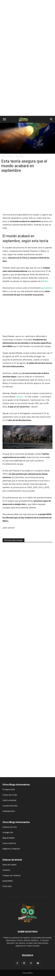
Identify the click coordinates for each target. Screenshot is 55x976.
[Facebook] (17, 963)
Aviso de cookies (9, 864)
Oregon (19, 396)
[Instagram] (24, 963)
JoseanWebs (8, 881)
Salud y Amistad (9, 800)
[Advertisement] (27, 29)
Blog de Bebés (9, 838)
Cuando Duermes (10, 805)
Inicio (3, 156)
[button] (4, 119)
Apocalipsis (20, 156)
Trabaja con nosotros (12, 875)
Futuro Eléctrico (9, 843)
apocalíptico (46, 288)
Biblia (45, 281)
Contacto (6, 870)
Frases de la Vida (10, 795)
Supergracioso (9, 811)
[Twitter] (31, 963)
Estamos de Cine (10, 827)
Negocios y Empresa (11, 848)
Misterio (10, 156)
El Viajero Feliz (9, 789)
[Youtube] (37, 963)
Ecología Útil (8, 832)
